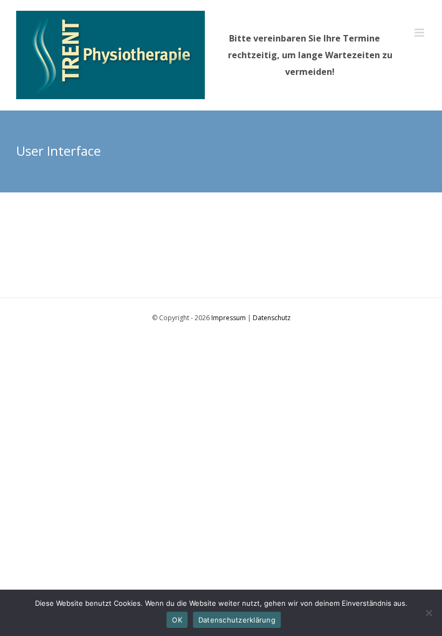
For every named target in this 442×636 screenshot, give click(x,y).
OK (177, 620)
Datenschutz (272, 317)
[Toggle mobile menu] (420, 32)
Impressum (228, 317)
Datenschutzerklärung (236, 620)
